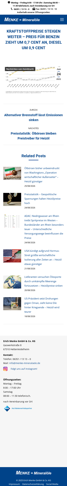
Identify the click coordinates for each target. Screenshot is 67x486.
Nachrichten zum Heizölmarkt (20, 69)
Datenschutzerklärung (33, 484)
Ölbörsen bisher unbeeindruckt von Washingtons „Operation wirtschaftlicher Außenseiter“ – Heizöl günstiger (41, 175)
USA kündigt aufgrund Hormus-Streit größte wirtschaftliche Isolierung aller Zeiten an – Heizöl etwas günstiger (43, 257)
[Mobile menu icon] (62, 19)
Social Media (52, 484)
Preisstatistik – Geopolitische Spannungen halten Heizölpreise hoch (42, 199)
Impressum (14, 484)
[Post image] (12, 173)
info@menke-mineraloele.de (24, 363)
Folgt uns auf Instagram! (24, 368)
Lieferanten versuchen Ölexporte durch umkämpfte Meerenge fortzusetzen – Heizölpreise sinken (43, 281)
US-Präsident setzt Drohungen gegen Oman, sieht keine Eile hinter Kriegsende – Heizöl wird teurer (41, 305)
